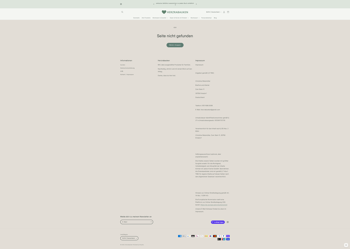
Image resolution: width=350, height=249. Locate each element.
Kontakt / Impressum (127, 74)
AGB (121, 71)
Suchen (122, 65)
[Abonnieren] (151, 222)
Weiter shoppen (175, 45)
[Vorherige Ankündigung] (154, 4)
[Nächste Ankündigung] (196, 4)
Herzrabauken (129, 244)
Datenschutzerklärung (127, 68)
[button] (122, 12)
